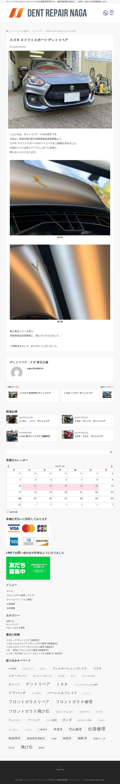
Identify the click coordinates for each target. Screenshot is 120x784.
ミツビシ (101, 720)
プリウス (99, 712)
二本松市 (42, 729)
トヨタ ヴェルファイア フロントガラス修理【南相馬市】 (32, 643)
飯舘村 (42, 748)
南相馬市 (15, 738)
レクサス (28, 730)
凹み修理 (75, 729)
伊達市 (58, 729)
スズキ (97, 668)
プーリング (34, 720)
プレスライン (15, 720)
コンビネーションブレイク (70, 668)
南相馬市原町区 (36, 738)
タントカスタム (88, 676)
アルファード (28, 669)
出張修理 (97, 728)
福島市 (82, 738)
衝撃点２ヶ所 (99, 738)
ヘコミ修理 (51, 720)
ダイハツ (14, 684)
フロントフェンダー (64, 712)
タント (73, 676)
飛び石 (27, 747)
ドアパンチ (17, 693)
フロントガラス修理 (15, 627)
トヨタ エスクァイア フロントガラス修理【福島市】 (30, 647)
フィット (87, 693)
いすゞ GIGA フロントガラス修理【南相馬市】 (27, 650)
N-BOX (12, 668)
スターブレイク (18, 675)
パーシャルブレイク (62, 693)
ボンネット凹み (85, 720)
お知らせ (10, 621)
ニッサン (36, 693)
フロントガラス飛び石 (29, 711)
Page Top (60, 770)
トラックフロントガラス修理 (86, 685)
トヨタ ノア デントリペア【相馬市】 (23, 640)
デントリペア (12, 624)
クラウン (43, 669)
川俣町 (54, 739)
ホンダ (67, 720)
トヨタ (62, 684)
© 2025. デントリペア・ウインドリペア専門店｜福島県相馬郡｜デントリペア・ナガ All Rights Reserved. (60, 780)
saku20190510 (35, 368)
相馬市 (67, 738)
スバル (61, 676)
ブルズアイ (84, 712)
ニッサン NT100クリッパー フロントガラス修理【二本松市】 (34, 653)
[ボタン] (105, 13)
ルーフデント (14, 730)
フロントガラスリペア (29, 701)
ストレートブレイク (42, 676)
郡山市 (12, 747)
